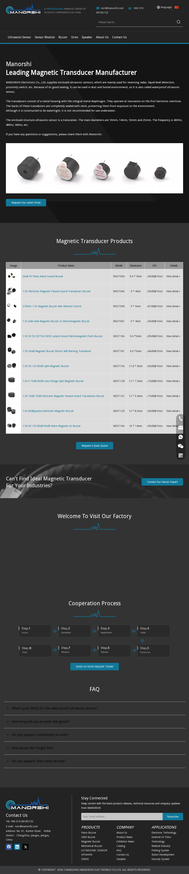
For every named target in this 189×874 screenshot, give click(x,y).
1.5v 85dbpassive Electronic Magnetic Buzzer (48, 410)
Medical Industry (161, 845)
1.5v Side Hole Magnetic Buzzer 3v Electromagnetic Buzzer (56, 321)
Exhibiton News (125, 841)
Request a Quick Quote (95, 445)
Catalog (120, 845)
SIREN (85, 859)
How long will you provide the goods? (41, 721)
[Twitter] (25, 847)
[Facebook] (9, 847)
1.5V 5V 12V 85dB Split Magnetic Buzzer (46, 366)
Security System (160, 859)
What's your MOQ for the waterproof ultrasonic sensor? (55, 708)
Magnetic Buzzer (90, 841)
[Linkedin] (17, 847)
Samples (121, 859)
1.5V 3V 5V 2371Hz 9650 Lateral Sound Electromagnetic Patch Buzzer (62, 336)
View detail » (173, 276)
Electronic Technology (164, 832)
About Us (121, 832)
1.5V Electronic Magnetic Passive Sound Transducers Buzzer (57, 291)
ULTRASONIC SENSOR (94, 850)
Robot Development (163, 854)
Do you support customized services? (40, 735)
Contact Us (122, 854)
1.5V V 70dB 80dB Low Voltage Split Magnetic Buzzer (53, 381)
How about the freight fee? (32, 748)
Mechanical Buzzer (91, 845)
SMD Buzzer (88, 837)
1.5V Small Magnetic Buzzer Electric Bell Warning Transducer (57, 351)
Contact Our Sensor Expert (162, 481)
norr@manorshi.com (112, 8)
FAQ (118, 850)
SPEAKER (86, 854)
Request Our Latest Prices (26, 202)
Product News (124, 837)
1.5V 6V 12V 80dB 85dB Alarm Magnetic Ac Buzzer (52, 425)
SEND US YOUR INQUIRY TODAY (94, 666)
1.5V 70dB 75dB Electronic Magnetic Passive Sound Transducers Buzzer (63, 396)
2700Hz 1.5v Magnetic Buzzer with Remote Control (52, 306)
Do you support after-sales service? (39, 761)
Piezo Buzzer (88, 832)
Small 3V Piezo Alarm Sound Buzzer (43, 276)
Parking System (160, 850)
